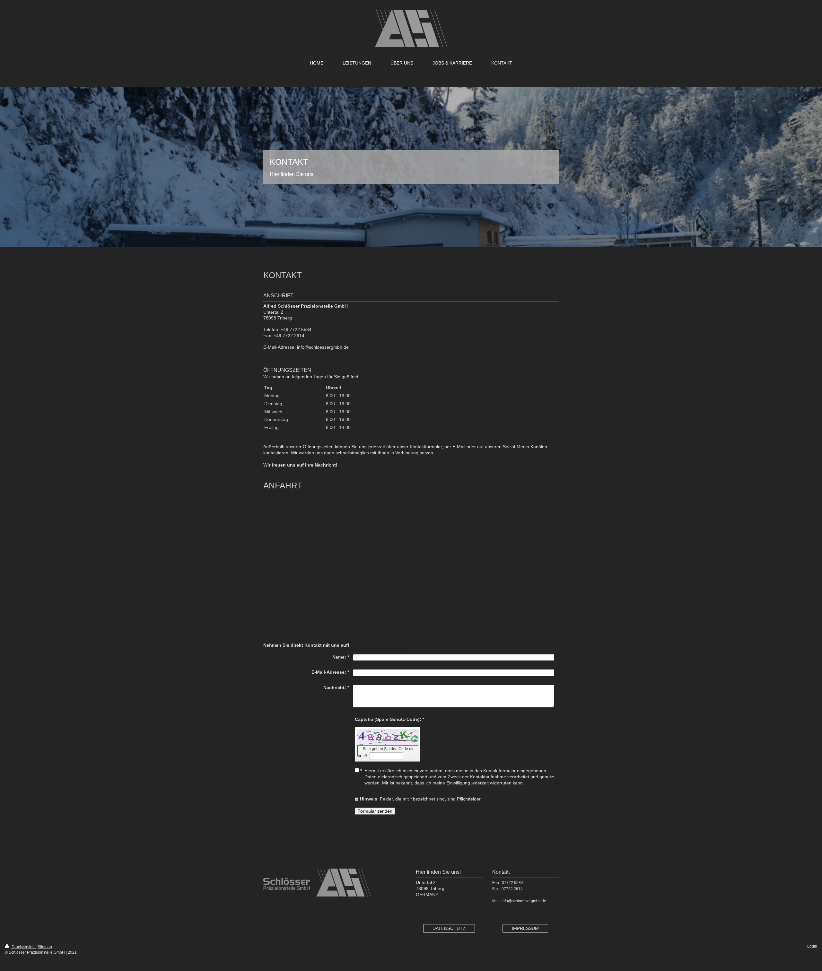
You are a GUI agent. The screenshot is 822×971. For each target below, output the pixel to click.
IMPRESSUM (525, 928)
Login (812, 946)
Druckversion (23, 947)
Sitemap (45, 947)
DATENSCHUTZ (449, 928)
